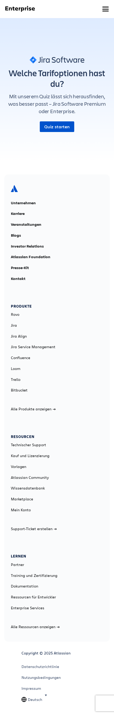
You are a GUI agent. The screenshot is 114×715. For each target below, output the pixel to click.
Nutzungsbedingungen (41, 677)
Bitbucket (19, 390)
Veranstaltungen (26, 224)
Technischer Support (28, 445)
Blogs (16, 235)
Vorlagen (18, 467)
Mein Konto (21, 510)
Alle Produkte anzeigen (31, 409)
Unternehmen (23, 203)
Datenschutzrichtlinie (40, 667)
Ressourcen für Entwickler (33, 597)
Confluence (20, 358)
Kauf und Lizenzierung (30, 456)
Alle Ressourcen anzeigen (33, 627)
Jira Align (19, 336)
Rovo (15, 314)
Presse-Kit (20, 268)
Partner (17, 565)
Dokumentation (24, 586)
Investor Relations (27, 246)
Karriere (18, 213)
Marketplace (22, 499)
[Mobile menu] (105, 9)
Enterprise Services (27, 608)
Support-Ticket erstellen (31, 529)
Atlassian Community (30, 477)
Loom (15, 369)
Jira (14, 325)
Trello (15, 379)
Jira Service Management (33, 347)
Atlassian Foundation (30, 257)
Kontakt (18, 278)
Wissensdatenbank (28, 488)
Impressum (31, 688)
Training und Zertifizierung (34, 575)
